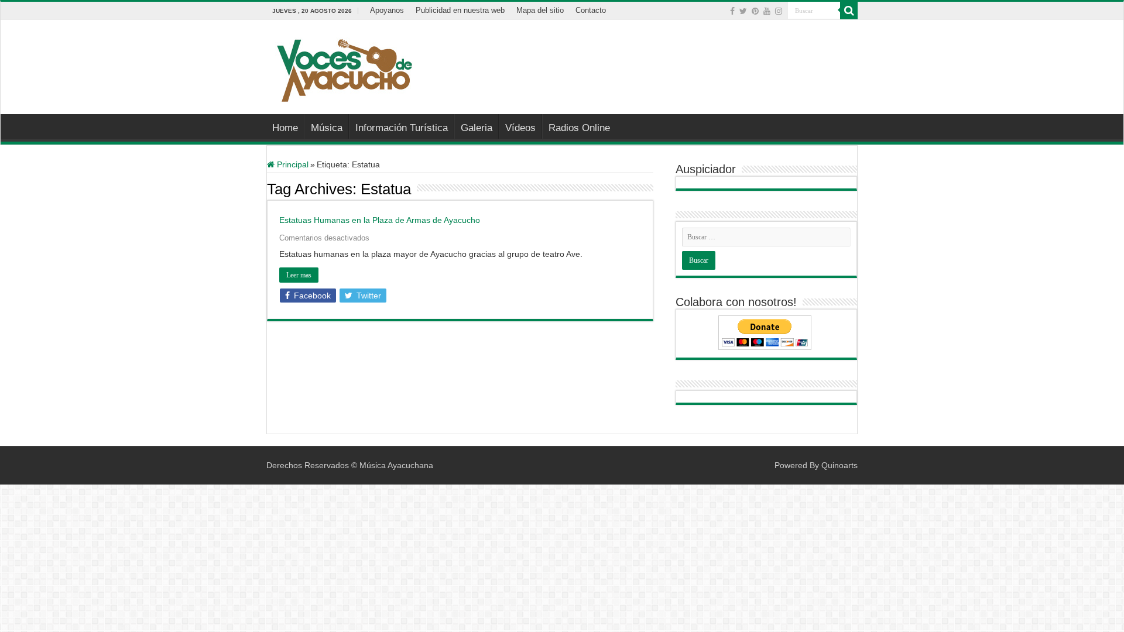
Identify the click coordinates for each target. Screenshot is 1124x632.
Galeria (476, 127)
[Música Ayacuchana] (344, 68)
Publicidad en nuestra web (460, 10)
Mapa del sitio (540, 10)
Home (285, 127)
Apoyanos (387, 10)
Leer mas (298, 275)
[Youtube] (767, 11)
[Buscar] (849, 10)
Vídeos (520, 127)
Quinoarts (839, 465)
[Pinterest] (755, 11)
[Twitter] (743, 11)
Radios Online (579, 127)
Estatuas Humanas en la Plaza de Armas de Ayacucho (379, 220)
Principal (292, 164)
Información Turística (401, 127)
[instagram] (778, 11)
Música (326, 127)
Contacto (590, 10)
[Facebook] (732, 11)
